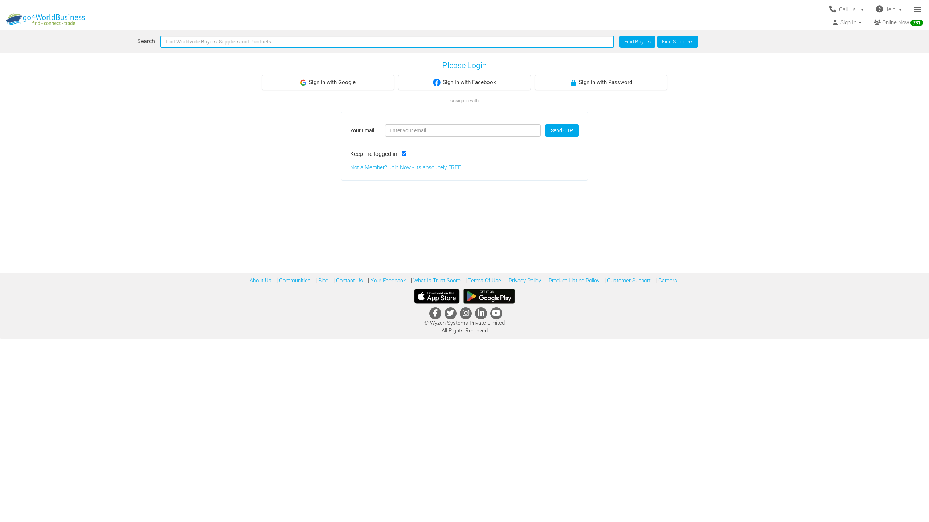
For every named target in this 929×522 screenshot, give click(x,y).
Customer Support (628, 280)
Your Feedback (387, 280)
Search (146, 41)
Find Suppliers (677, 42)
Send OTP (562, 130)
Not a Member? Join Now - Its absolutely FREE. (406, 167)
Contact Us (349, 280)
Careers (667, 280)
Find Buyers (637, 42)
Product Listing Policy (573, 280)
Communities (294, 280)
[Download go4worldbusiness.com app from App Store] (437, 296)
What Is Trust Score (436, 280)
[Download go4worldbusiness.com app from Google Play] (489, 296)
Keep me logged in (375, 153)
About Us (260, 280)
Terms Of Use (484, 280)
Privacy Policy (524, 280)
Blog (322, 280)
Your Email (362, 130)
